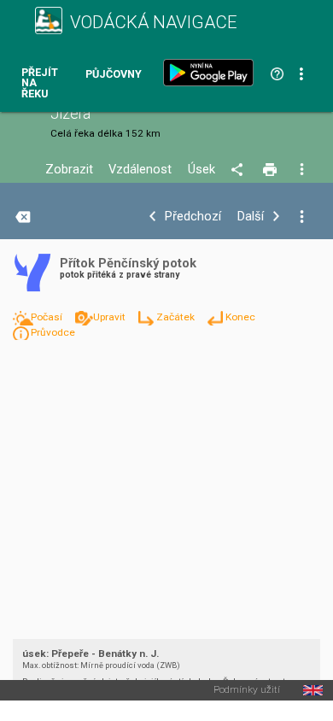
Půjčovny (113, 74)
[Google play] (211, 72)
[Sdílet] (239, 170)
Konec (240, 317)
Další (250, 216)
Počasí (48, 317)
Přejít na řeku (39, 83)
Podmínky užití (246, 690)
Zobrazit (69, 169)
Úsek (201, 169)
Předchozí (193, 216)
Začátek (176, 317)
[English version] (313, 690)
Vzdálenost (140, 169)
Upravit (110, 317)
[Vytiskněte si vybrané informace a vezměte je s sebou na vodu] (271, 170)
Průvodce (53, 332)
